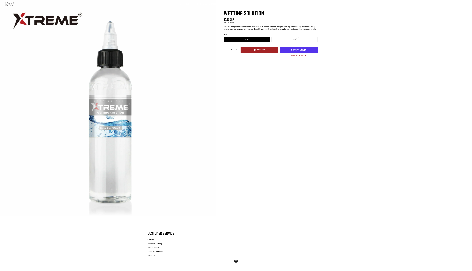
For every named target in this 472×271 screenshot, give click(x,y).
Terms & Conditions (155, 251)
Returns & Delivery (155, 243)
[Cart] (465, 4)
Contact (151, 239)
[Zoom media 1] (108, 108)
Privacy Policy (153, 247)
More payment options (298, 55)
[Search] (454, 4)
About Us (151, 255)
